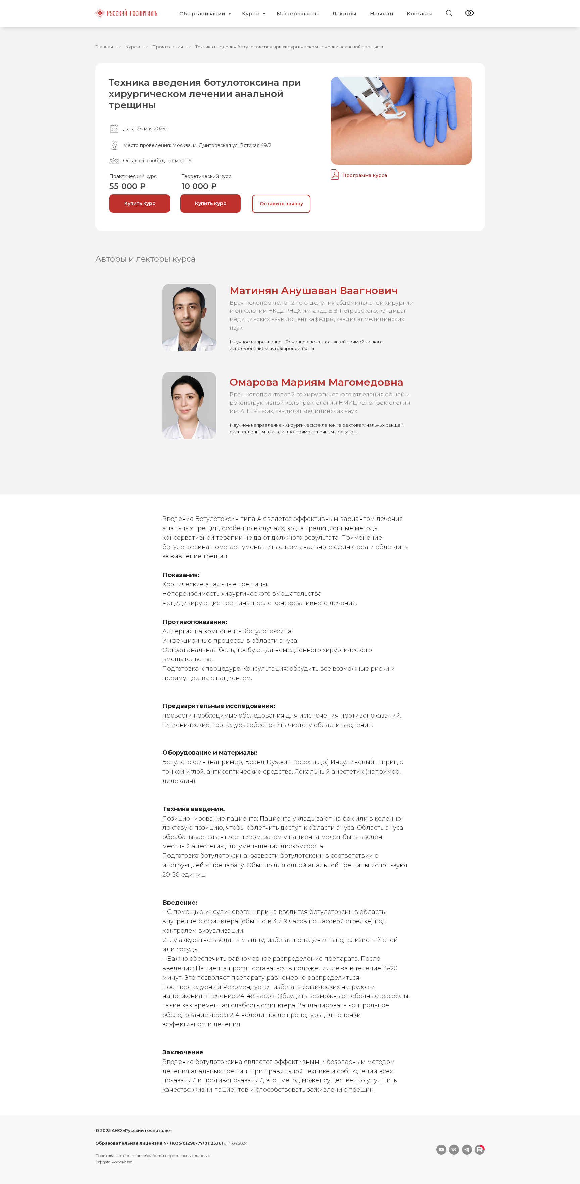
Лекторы (344, 13)
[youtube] (441, 1150)
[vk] (454, 1150)
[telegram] (467, 1150)
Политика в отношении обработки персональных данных (152, 1155)
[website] (480, 1150)
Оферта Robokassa (113, 1161)
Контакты (420, 13)
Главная (104, 46)
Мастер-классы (298, 13)
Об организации (203, 13)
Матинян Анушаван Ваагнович (314, 290)
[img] (449, 13)
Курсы (251, 13)
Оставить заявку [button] (281, 204)
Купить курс (139, 203)
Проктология (167, 46)
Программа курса (364, 175)
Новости (381, 13)
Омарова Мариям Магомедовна (316, 382)
